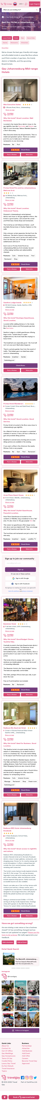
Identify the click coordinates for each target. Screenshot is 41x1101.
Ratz (31, 521)
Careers (25, 1058)
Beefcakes (21, 126)
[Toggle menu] (2, 4)
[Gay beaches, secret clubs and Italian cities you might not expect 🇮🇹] (20, 988)
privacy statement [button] (27, 591)
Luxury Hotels (7, 38)
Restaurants (14, 42)
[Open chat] (26, 4)
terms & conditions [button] (13, 591)
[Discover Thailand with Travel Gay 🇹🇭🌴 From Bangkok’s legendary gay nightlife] (8, 1003)
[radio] (23, 104)
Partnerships (27, 1046)
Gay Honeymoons (8, 1056)
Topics (4, 1071)
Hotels (16, 38)
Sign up (20, 569)
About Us (5, 1046)
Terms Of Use (7, 1058)
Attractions (24, 42)
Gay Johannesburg (27, 17)
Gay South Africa (12, 17)
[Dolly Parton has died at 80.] (33, 988)
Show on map (10, 110)
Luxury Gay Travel (8, 1063)
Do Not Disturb (7, 1066)
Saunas (5, 42)
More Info (29, 154)
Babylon (31, 126)
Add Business (27, 1051)
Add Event (26, 1053)
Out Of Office (7, 1051)
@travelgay (12, 976)
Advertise (25, 1048)
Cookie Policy (7, 1061)
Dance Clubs (31, 38)
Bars (22, 38)
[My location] (5, 1097)
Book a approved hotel (24, 1097)
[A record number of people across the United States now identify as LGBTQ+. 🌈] (8, 1019)
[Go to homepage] (8, 4)
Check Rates (25, 150)
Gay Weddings (7, 1053)
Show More (5, 48)
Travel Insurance (8, 1068)
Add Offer (26, 1056)
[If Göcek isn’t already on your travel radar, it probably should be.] (8, 988)
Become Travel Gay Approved (29, 1062)
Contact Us (6, 1048)
